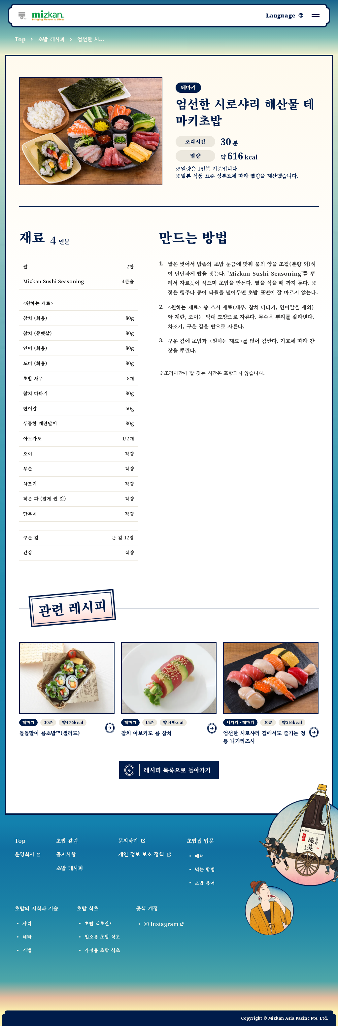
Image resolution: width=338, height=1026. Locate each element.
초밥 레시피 (51, 39)
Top (20, 39)
